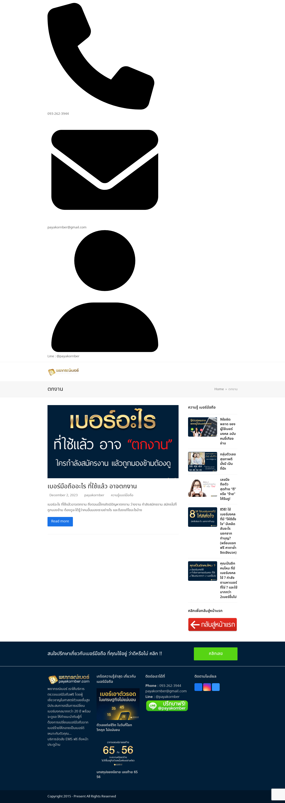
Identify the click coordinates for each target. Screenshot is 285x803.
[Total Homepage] (69, 683)
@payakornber (167, 696)
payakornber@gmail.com (166, 691)
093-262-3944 (170, 685)
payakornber (94, 495)
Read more (60, 521)
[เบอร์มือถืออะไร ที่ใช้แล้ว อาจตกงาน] (113, 441)
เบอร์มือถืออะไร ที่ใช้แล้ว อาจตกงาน (92, 486)
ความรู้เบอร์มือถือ (122, 495)
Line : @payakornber (63, 356)
